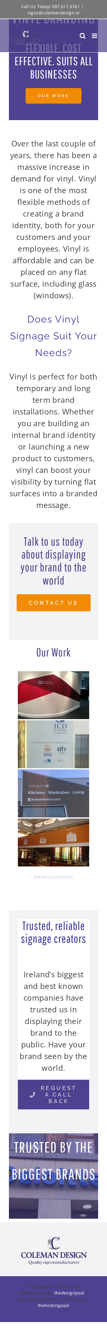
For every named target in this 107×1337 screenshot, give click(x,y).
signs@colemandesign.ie (54, 13)
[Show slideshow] (54, 877)
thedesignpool (69, 1293)
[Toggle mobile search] (83, 36)
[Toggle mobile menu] (95, 36)
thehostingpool (53, 1305)
